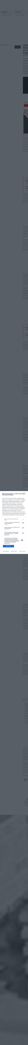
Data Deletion (6, 551)
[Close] (25, 493)
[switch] (22, 523)
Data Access (14, 551)
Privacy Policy (22, 551)
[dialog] (14, 522)
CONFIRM (8, 546)
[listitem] (14, 519)
